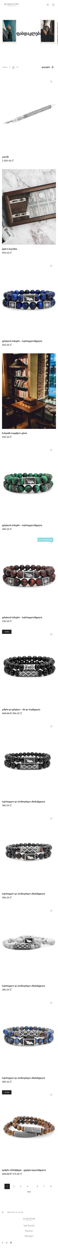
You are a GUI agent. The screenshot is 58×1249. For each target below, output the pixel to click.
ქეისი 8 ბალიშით (9, 249)
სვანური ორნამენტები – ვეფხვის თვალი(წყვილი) (24, 1170)
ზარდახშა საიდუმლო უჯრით (14, 433)
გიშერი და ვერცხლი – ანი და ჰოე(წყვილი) (21, 709)
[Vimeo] (11, 1243)
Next (29, 1192)
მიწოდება (29, 1236)
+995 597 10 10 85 (15, 1212)
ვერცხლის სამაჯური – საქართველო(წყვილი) (22, 341)
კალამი (5, 157)
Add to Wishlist (51, 82)
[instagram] (6, 1243)
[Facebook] (2, 1243)
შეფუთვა (29, 1231)
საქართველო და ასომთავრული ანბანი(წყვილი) (23, 802)
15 (17, 67)
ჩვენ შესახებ (29, 1225)
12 (13, 67)
